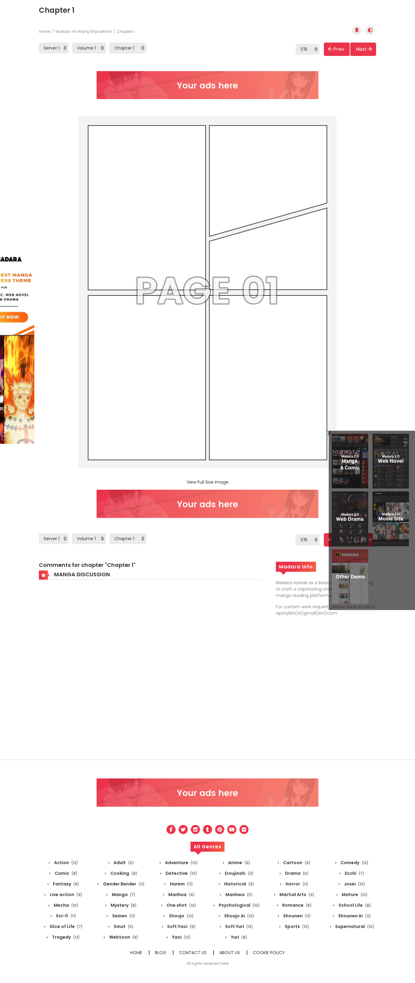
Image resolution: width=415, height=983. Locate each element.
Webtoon (123, 937)
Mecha (65, 905)
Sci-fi (65, 916)
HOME (136, 953)
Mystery (123, 905)
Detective (181, 873)
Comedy (354, 863)
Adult (123, 863)
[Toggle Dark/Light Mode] (370, 30)
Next (361, 49)
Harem (181, 884)
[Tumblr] (207, 829)
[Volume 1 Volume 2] (89, 48)
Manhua (180, 895)
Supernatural (354, 926)
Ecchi (354, 873)
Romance (296, 905)
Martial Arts (296, 895)
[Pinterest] (219, 829)
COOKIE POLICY (269, 953)
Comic (65, 873)
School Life (354, 905)
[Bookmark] (356, 30)
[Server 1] (54, 48)
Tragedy (65, 937)
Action (65, 863)
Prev (338, 49)
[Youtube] (231, 829)
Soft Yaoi (180, 926)
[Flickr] (244, 829)
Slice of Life (65, 926)
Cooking (123, 873)
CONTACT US (193, 953)
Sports (296, 926)
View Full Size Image (207, 482)
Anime (238, 863)
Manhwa (238, 895)
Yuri (238, 937)
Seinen (123, 916)
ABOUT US (229, 953)
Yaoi (180, 937)
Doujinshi (238, 873)
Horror (296, 884)
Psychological (238, 905)
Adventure (180, 863)
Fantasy (65, 884)
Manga (123, 895)
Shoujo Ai (238, 916)
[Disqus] (150, 666)
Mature (354, 895)
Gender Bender (123, 884)
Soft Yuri (238, 926)
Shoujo (181, 916)
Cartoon (296, 863)
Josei (354, 884)
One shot (181, 905)
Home (44, 31)
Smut (123, 926)
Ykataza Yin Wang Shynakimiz (83, 31)
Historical (238, 884)
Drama (296, 873)
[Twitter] (183, 829)
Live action (65, 895)
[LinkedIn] (195, 829)
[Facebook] (171, 829)
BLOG (160, 953)
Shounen (296, 916)
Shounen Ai (354, 916)
